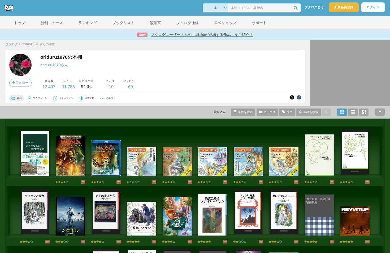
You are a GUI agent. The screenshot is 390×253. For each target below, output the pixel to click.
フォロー (21, 82)
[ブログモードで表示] (353, 112)
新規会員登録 (343, 7)
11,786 (68, 87)
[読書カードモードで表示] (364, 112)
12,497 (48, 87)
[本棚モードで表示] (342, 112)
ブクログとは (314, 7)
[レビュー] (78, 182)
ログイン (373, 7)
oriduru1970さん (54, 65)
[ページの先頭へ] (380, 112)
